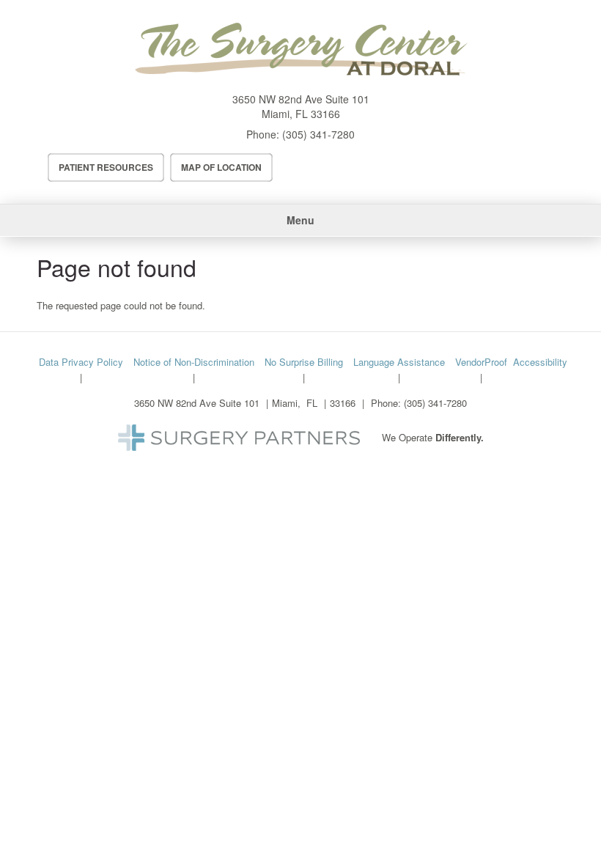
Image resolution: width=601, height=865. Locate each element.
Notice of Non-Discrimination (193, 362)
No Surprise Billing (304, 362)
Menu (300, 220)
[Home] (300, 49)
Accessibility (540, 362)
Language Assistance (399, 362)
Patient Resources (106, 167)
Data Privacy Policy (81, 362)
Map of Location (221, 167)
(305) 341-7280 (318, 134)
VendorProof (481, 362)
